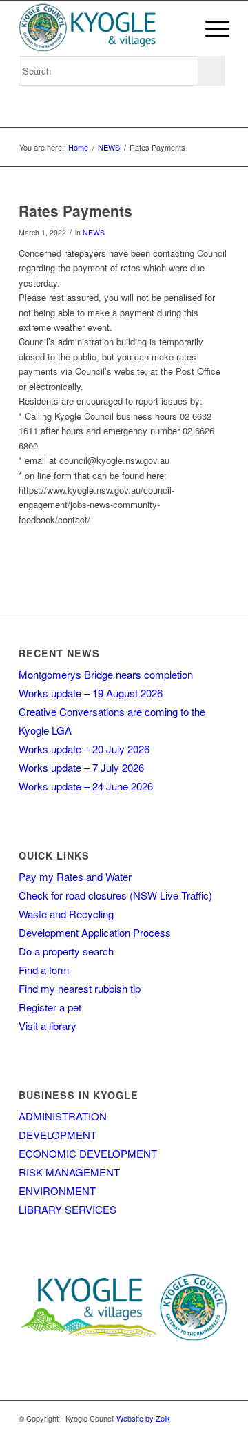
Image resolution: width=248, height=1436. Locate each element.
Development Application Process (95, 932)
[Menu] (210, 28)
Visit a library (47, 1025)
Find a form (44, 969)
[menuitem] (210, 28)
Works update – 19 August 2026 (91, 693)
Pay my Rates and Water (75, 876)
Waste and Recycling (66, 913)
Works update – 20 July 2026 (84, 748)
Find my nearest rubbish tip (80, 988)
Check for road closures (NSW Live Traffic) (115, 895)
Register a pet (50, 1007)
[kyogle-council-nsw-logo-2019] (103, 28)
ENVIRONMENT (57, 1190)
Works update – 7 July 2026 (81, 767)
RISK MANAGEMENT (69, 1172)
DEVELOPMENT (57, 1134)
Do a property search (66, 951)
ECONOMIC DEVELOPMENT (88, 1153)
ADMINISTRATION (63, 1116)
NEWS (94, 232)
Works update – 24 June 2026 (86, 786)
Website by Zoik (143, 1418)
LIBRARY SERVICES (67, 1209)
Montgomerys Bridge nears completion (106, 674)
